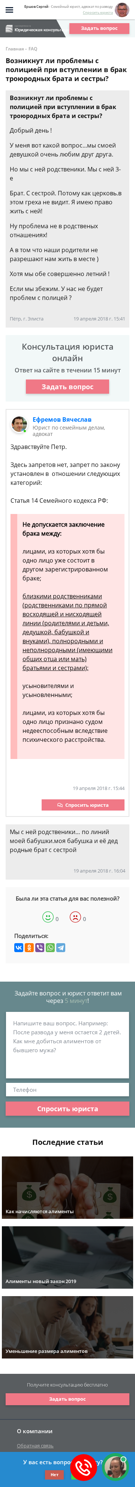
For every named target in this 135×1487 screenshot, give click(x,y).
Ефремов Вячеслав (62, 419)
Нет (54, 1474)
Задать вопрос (99, 28)
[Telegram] (60, 947)
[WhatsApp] (50, 947)
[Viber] (39, 947)
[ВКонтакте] (18, 947)
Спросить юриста (98, 12)
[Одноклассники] (29, 947)
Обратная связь (35, 1445)
